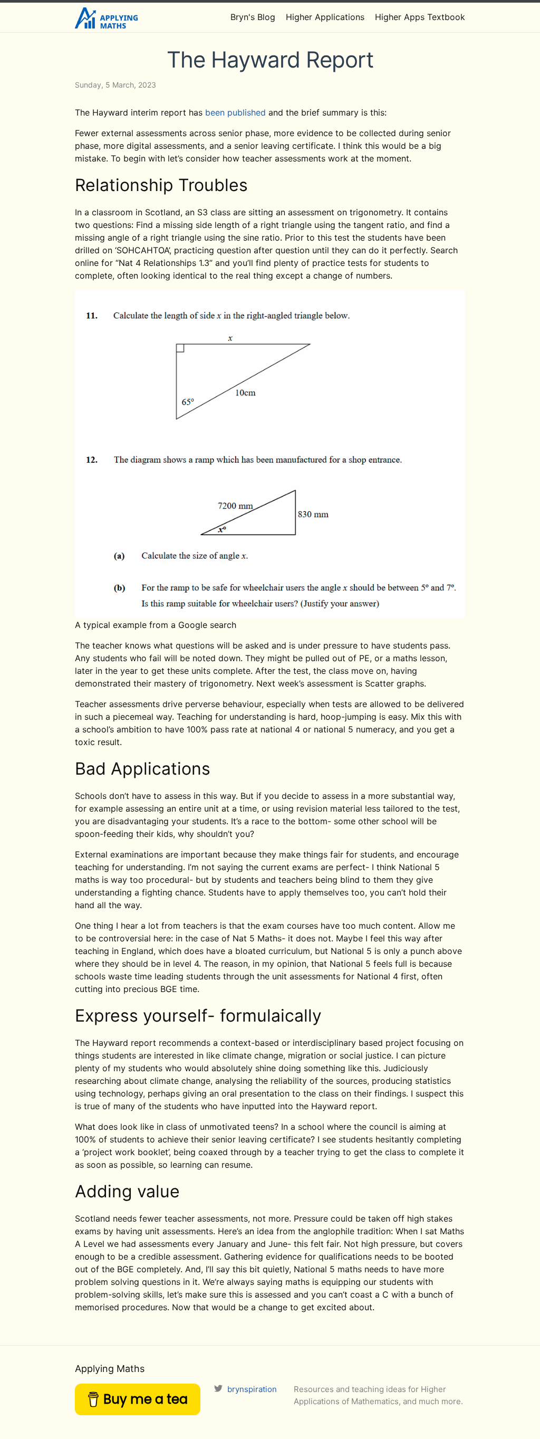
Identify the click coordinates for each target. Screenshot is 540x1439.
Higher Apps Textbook (420, 17)
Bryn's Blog (252, 17)
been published (235, 112)
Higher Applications (325, 17)
